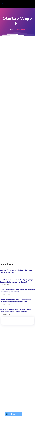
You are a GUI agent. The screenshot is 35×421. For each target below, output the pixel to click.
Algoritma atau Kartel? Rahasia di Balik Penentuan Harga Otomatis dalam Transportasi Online (16, 310)
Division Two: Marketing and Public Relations (18, 362)
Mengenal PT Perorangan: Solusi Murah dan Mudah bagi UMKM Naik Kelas (16, 271)
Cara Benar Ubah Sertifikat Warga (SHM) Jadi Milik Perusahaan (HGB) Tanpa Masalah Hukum (16, 300)
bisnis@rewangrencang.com (13, 395)
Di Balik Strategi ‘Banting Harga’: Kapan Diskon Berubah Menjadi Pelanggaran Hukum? (17, 291)
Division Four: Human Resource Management (18, 369)
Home (11, 29)
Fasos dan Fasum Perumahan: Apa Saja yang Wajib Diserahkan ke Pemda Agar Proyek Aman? (16, 281)
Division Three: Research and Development (17, 365)
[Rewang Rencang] (2, 4)
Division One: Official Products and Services (17, 358)
